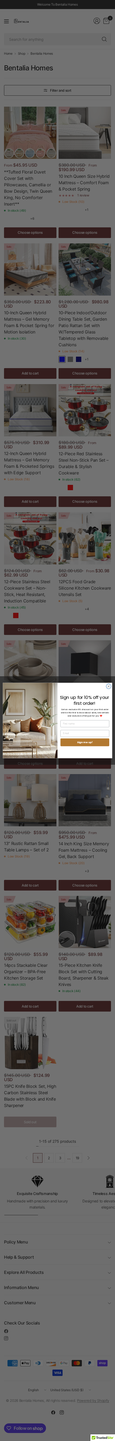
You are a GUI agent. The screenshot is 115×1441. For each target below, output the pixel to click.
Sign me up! (85, 742)
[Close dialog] (108, 686)
